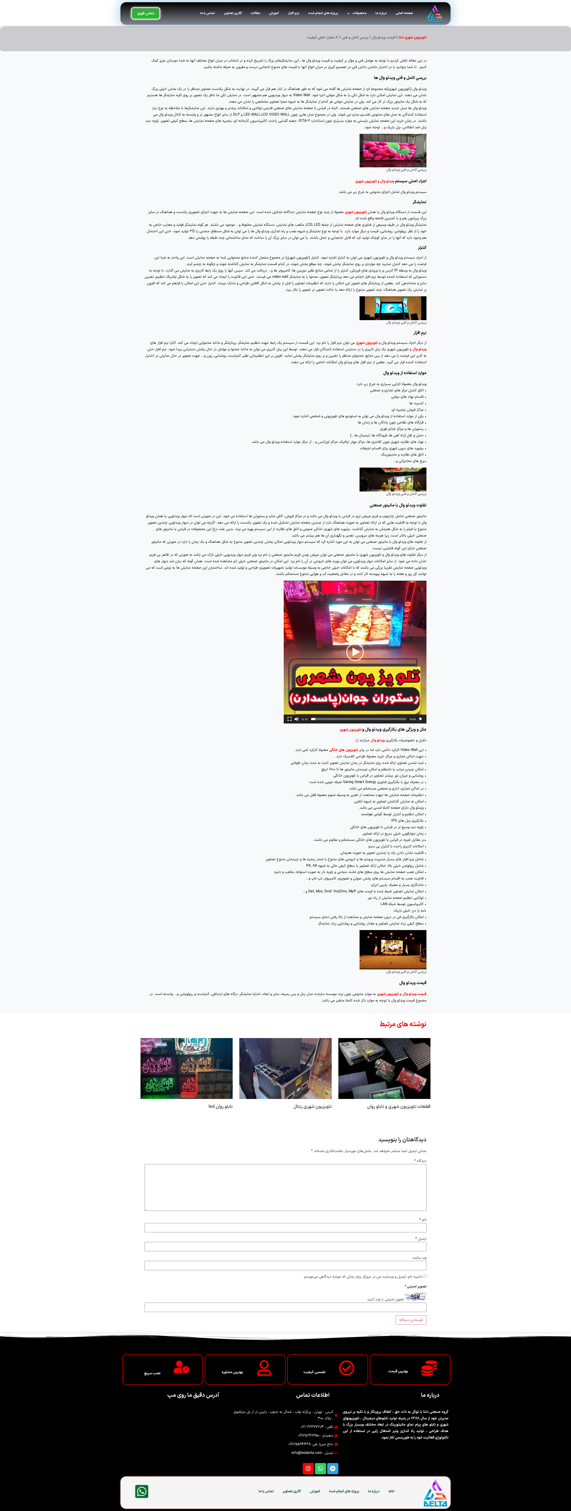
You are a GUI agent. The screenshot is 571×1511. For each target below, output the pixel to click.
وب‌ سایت (419, 1258)
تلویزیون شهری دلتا (412, 37)
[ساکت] (296, 719)
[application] (355, 652)
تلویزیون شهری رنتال (313, 1106)
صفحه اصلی (404, 13)
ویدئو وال (419, 349)
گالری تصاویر (233, 13)
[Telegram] (332, 1468)
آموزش (274, 13)
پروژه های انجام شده (323, 13)
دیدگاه (420, 1161)
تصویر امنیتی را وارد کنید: (385, 1299)
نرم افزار (293, 13)
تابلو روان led (221, 1106)
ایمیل (420, 1239)
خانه (391, 1491)
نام (422, 1220)
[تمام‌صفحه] (289, 719)
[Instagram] (308, 1468)
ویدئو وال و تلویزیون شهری (374, 181)
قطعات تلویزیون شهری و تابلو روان (398, 1106)
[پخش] (420, 719)
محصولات (359, 13)
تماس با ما (207, 13)
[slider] (358, 719)
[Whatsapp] (320, 1468)
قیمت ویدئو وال (414, 994)
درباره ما (381, 13)
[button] (355, 652)
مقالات (255, 13)
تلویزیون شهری (356, 212)
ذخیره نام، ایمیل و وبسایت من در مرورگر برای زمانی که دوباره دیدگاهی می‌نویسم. (362, 1277)
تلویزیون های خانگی (343, 750)
